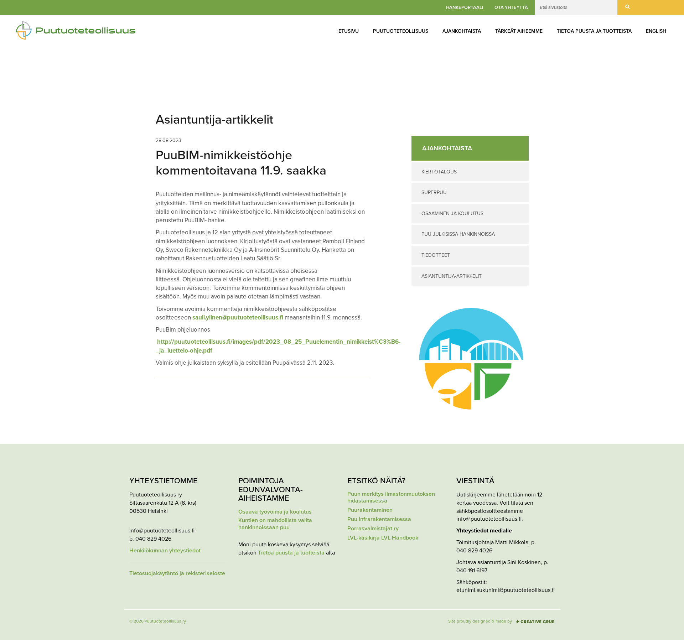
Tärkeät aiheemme (519, 31)
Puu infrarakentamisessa (379, 519)
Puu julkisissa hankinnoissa (458, 234)
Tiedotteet (435, 255)
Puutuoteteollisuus (400, 31)
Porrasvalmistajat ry (373, 528)
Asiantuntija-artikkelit (451, 276)
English (656, 31)
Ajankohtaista (461, 31)
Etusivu (348, 31)
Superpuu (434, 192)
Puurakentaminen (370, 510)
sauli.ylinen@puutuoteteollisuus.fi (237, 317)
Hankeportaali (464, 7)
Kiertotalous (439, 172)
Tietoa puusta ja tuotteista (594, 31)
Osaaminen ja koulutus (452, 213)
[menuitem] (348, 31)
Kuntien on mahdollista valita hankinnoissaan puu (275, 524)
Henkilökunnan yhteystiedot (165, 550)
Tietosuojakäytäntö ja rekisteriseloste (177, 573)
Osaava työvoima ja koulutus (275, 512)
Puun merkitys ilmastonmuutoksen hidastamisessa (391, 497)
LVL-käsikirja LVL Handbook (382, 538)
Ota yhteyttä (511, 7)
